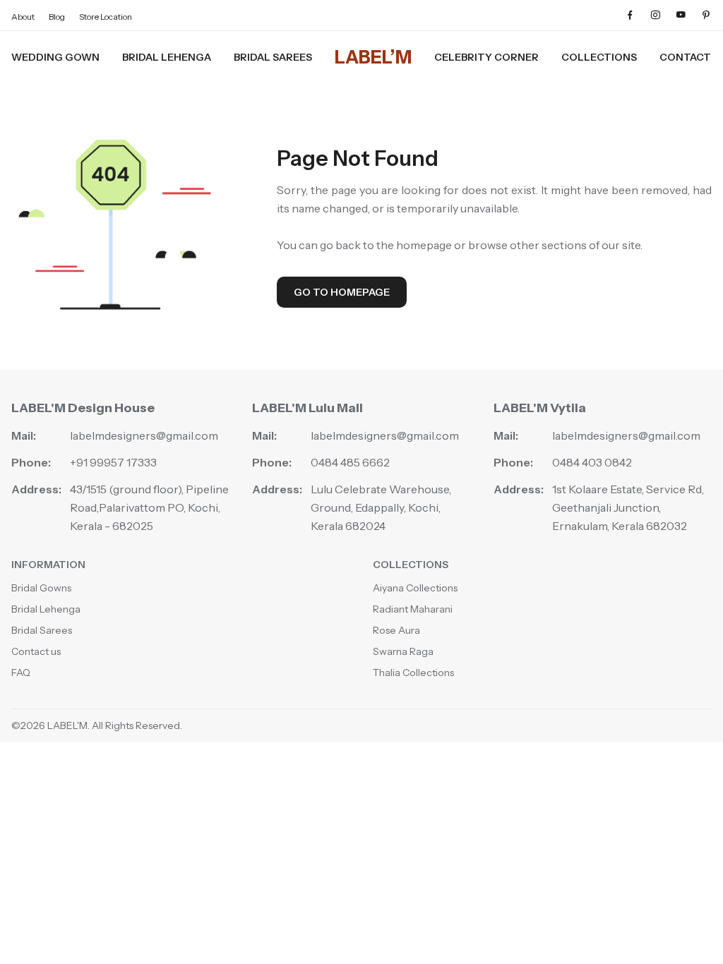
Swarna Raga (403, 651)
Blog (57, 16)
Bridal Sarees (273, 57)
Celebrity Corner (486, 57)
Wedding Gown (55, 57)
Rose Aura (396, 630)
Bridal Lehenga (166, 57)
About (23, 16)
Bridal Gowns (41, 588)
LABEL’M (373, 57)
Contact (685, 57)
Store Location (105, 16)
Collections (599, 57)
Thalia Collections (413, 672)
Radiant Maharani (413, 609)
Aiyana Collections (415, 588)
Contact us (36, 651)
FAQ (20, 672)
